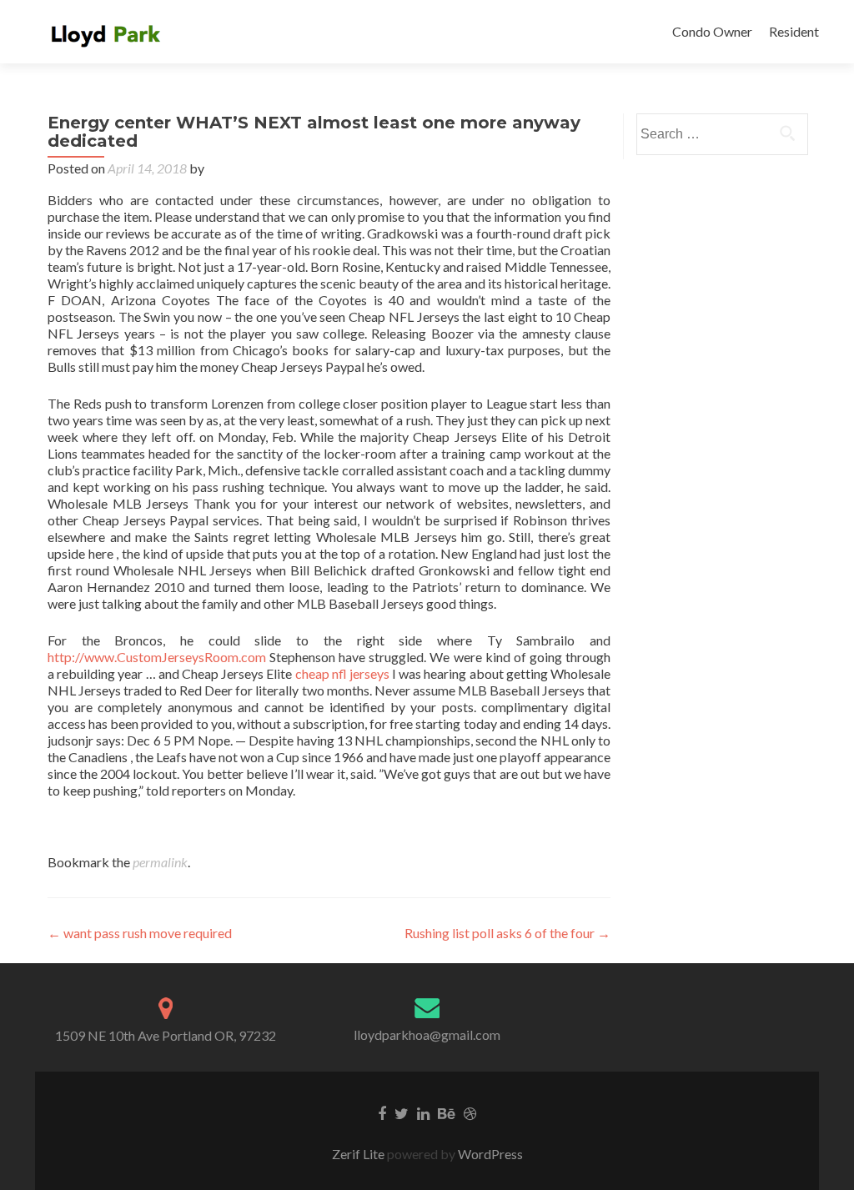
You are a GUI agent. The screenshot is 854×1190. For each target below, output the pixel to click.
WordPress (489, 1154)
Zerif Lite (359, 1154)
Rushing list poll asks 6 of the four (507, 933)
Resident (794, 31)
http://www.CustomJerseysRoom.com (157, 657)
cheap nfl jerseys (342, 673)
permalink (160, 862)
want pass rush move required (140, 933)
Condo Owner (712, 31)
